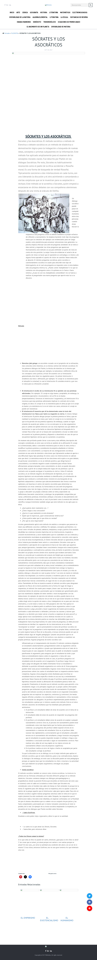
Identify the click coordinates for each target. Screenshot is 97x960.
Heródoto (37, 22)
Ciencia (25, 12)
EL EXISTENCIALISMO (49, 919)
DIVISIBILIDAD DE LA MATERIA (19, 17)
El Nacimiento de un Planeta (38, 26)
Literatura (53, 12)
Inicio (12, 12)
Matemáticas (65, 12)
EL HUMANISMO (67, 919)
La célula (64, 17)
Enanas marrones (24, 22)
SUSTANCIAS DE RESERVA (79, 17)
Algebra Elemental (40, 17)
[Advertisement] (48, 120)
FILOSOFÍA (14, 33)
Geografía (34, 12)
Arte (18, 12)
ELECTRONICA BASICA (79, 12)
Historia (43, 12)
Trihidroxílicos (49, 22)
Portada (6, 33)
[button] (89, 908)
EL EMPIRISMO (28, 917)
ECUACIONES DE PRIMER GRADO (69, 22)
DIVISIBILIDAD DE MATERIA (60, 26)
